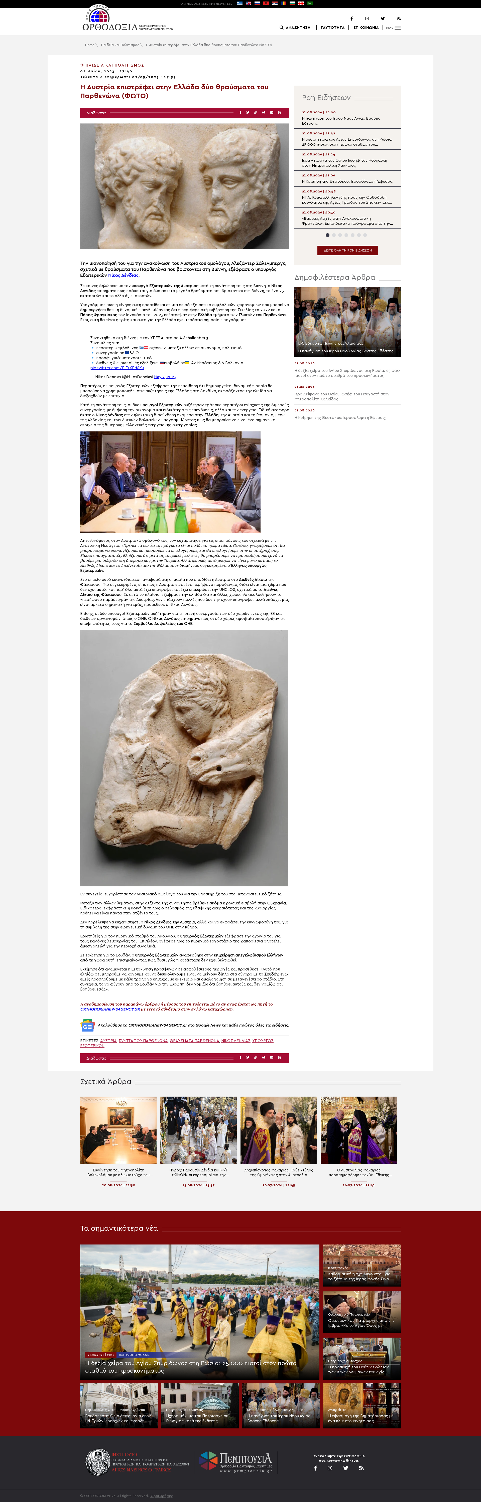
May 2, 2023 (165, 377)
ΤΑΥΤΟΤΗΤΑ (332, 28)
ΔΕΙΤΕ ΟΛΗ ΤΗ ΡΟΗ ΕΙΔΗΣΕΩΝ (348, 250)
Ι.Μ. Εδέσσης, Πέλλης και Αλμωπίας (276, 1410)
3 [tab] (340, 235)
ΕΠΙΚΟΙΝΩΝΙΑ (366, 28)
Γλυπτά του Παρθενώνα (143, 1041)
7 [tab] (365, 235)
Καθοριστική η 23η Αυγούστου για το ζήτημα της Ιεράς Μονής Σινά (359, 1276)
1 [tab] (327, 235)
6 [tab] (359, 235)
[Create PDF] (279, 113)
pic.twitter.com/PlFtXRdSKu (117, 368)
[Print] (263, 113)
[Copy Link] (255, 113)
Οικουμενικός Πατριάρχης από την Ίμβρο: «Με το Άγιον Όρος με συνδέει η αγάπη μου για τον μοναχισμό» (361, 1323)
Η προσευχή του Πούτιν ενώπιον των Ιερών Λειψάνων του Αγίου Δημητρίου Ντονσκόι (358, 1370)
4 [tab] (346, 235)
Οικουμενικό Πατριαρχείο (349, 1314)
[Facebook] (345, 18)
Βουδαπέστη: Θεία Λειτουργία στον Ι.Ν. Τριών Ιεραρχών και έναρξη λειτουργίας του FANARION (118, 1418)
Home (89, 45)
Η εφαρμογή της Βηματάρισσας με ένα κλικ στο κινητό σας (361, 1418)
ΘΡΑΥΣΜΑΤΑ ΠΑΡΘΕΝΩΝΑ (194, 1041)
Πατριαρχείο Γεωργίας (184, 1410)
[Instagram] (361, 18)
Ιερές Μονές (338, 1268)
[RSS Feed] (393, 18)
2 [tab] (334, 235)
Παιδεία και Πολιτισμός (120, 45)
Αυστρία (108, 1041)
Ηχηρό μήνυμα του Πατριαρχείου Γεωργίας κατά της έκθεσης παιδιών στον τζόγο (197, 1418)
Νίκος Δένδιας (123, 275)
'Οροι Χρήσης (161, 1496)
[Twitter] (377, 18)
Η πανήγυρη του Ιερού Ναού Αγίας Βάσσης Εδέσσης (278, 1418)
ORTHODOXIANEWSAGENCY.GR (110, 1009)
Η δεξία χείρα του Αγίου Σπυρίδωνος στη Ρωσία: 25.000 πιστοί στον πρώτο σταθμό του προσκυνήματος (190, 1367)
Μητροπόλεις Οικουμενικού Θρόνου (115, 1410)
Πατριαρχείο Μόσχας (134, 1354)
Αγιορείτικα (337, 1410)
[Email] (271, 113)
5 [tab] (352, 235)
